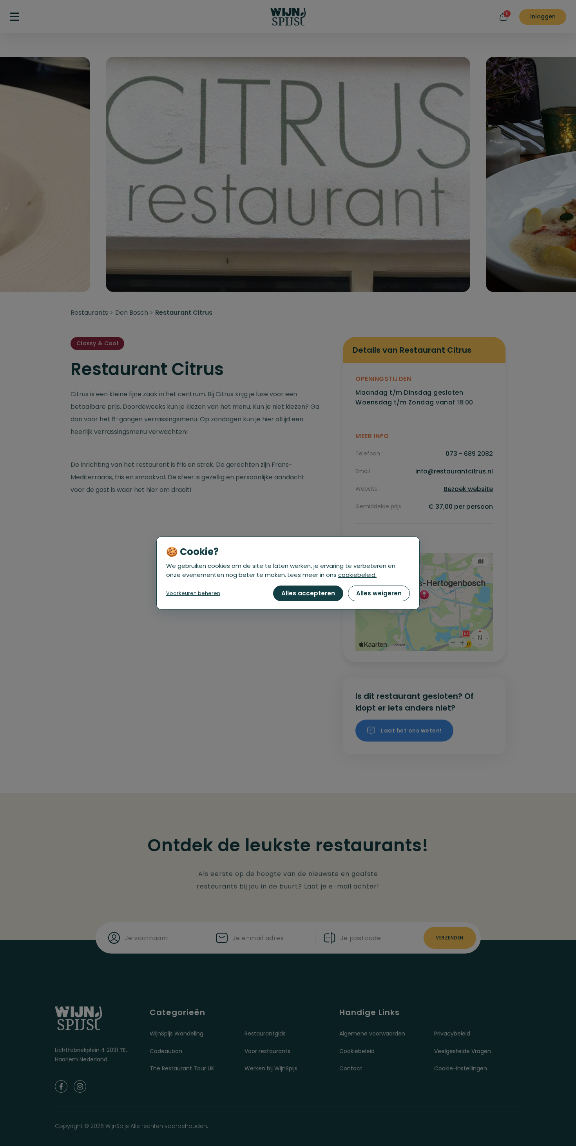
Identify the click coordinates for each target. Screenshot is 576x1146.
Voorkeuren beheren (193, 593)
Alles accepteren (308, 593)
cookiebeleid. (357, 575)
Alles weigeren (379, 593)
